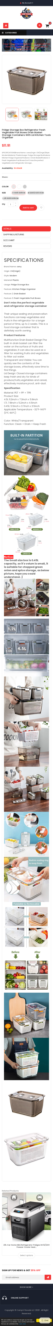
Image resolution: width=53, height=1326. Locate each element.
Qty (3, 204)
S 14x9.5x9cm (18, 193)
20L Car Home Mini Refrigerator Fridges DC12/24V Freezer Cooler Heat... (26, 1246)
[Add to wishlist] (41, 208)
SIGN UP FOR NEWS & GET (21, 1270)
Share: (5, 177)
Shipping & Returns (13, 234)
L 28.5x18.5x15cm (10, 198)
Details (7, 229)
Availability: (7, 168)
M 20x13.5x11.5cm (36, 193)
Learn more (22, 1324)
